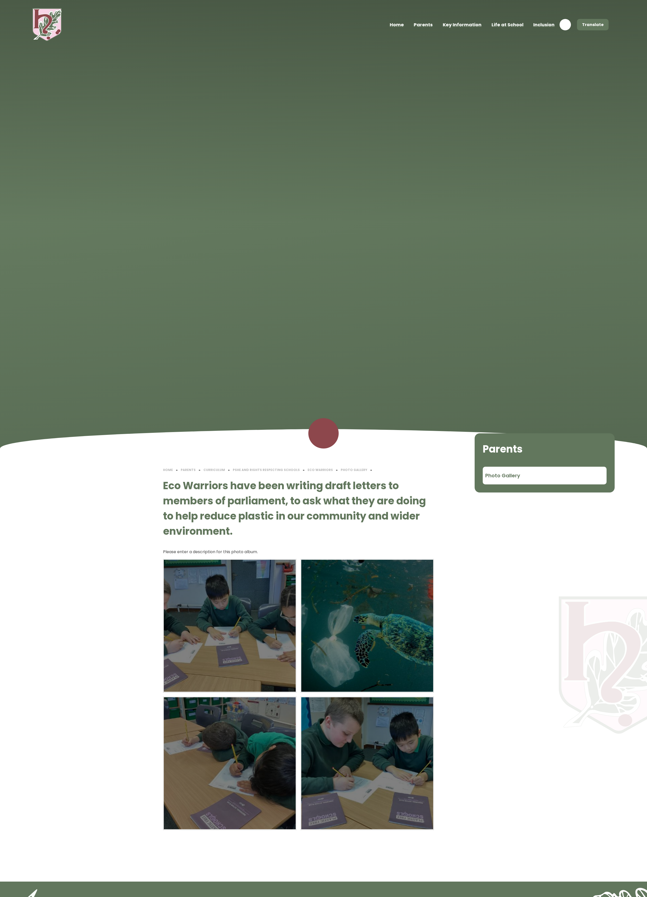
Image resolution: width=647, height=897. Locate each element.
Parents (188, 470)
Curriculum (214, 470)
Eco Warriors (320, 470)
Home (168, 470)
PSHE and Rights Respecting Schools (266, 470)
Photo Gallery (354, 470)
